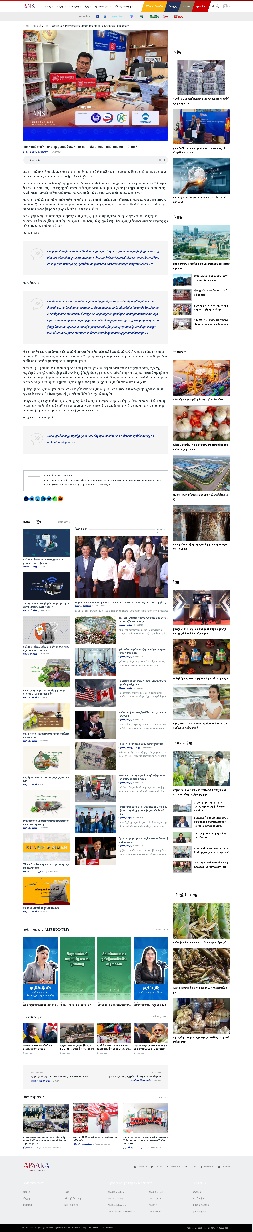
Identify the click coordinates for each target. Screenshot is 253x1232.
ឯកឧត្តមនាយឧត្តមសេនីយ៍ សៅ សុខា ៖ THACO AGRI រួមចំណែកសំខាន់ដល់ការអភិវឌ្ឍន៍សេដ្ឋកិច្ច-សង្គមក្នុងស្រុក (199, 792)
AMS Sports (155, 1199)
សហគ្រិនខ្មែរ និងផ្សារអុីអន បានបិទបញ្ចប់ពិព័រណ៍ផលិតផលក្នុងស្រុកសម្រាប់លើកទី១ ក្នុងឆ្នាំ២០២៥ (211, 850)
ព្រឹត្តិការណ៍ (37, 26)
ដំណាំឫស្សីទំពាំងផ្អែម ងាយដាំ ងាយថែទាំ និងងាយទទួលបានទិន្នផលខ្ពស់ (199, 943)
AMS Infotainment (118, 1205)
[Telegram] (49, 498)
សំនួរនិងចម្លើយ (199, 1199)
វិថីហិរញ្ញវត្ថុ (173, 6)
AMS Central (156, 1192)
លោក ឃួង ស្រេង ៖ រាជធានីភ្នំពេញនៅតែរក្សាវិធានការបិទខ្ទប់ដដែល (210, 835)
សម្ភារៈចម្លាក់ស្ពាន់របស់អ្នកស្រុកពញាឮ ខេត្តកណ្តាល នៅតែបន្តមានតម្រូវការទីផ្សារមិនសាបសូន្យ (201, 1040)
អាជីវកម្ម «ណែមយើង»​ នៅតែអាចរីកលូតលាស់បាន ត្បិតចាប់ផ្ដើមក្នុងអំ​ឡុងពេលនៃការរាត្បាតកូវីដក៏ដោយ (200, 447)
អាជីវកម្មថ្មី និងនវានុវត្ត (122, 6)
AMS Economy (115, 1199)
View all (163, 1097)
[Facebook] (26, 498)
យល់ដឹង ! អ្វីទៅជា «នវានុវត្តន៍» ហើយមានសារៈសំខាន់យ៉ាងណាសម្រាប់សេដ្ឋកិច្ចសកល (199, 200)
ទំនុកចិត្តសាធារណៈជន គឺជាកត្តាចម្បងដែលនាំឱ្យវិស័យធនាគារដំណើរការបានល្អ (211, 278)
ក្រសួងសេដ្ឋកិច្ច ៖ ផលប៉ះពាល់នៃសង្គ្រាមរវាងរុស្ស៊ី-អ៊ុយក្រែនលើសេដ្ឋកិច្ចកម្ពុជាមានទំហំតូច (211, 307)
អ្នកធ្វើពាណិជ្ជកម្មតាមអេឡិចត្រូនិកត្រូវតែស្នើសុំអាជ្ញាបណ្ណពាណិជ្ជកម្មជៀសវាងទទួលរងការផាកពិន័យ (210, 806)
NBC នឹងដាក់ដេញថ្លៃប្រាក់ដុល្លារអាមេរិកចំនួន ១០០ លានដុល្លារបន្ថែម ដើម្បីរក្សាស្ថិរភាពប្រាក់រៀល (201, 101)
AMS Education (116, 1192)
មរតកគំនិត (186, 6)
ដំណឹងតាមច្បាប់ (209, 1228)
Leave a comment (53, 1147)
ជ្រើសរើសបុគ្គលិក (200, 1212)
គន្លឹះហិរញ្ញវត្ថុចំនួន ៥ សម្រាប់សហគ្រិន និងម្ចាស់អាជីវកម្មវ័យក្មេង (210, 293)
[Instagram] (37, 498)
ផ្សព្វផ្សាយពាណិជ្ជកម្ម (201, 1205)
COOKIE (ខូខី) (223, 1228)
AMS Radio (155, 1212)
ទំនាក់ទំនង (197, 1192)
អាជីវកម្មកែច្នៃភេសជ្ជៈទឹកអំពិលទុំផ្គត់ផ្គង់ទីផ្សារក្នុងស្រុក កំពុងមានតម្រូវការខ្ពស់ (200, 678)
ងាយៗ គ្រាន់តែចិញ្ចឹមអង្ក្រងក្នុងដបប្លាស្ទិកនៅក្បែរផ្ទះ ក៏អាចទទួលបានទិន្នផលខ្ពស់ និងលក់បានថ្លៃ (200, 547)
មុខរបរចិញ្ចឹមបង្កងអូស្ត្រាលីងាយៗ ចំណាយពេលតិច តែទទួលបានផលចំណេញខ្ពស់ (201, 990)
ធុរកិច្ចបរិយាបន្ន (33, 152)
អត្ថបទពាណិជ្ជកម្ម (101, 6)
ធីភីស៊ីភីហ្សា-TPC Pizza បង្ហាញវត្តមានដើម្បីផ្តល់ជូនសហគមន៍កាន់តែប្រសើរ (95, 1138)
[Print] (60, 498)
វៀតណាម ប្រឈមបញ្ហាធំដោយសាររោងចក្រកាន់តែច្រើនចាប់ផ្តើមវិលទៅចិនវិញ (200, 497)
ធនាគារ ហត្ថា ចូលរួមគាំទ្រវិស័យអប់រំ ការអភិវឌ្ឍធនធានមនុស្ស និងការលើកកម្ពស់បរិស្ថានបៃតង (211, 865)
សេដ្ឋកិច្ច (48, 6)
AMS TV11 (154, 1205)
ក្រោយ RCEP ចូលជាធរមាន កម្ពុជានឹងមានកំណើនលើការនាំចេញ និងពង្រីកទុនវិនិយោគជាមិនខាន (199, 150)
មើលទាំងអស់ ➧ (64, 522)
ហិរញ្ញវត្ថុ (60, 6)
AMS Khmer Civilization (121, 1212)
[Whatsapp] (54, 498)
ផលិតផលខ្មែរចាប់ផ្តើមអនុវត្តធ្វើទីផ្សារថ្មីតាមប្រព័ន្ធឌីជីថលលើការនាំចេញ (198, 400)
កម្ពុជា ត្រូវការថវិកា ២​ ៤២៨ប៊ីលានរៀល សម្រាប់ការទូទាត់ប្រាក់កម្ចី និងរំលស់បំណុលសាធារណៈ (201, 266)
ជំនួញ (86, 6)
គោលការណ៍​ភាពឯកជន (194, 1228)
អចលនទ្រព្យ (74, 6)
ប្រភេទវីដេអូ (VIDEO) (159, 1017)
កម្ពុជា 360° (201, 6)
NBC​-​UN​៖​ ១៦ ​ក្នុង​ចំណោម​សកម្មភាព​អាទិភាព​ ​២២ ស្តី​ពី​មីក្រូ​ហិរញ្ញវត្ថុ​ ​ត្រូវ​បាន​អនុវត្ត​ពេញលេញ (212, 322)
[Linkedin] (43, 498)
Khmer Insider (154, 6)
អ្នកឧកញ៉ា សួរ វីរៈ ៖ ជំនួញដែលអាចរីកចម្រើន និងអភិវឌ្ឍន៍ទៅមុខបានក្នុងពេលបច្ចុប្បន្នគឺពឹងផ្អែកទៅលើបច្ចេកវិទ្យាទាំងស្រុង (199, 631)
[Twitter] (31, 498)
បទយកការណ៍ (27, 567)
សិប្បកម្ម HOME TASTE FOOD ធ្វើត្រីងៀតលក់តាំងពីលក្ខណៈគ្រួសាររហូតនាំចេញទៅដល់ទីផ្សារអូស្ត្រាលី (201, 725)
